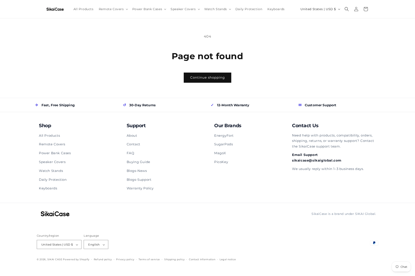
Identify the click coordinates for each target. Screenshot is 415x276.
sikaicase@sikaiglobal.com (317, 160)
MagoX (220, 153)
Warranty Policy (140, 188)
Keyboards (48, 188)
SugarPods (223, 144)
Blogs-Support (139, 180)
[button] (113, 9)
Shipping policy (174, 259)
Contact (133, 144)
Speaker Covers (52, 162)
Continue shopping (207, 77)
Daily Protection (53, 180)
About (132, 135)
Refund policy (103, 259)
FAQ (130, 153)
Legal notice (228, 259)
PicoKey (221, 162)
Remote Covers (52, 144)
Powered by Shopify (76, 259)
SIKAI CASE (54, 259)
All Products (49, 135)
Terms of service (149, 259)
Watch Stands (51, 171)
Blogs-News (137, 171)
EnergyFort (224, 135)
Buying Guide (138, 162)
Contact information (202, 259)
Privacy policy (125, 259)
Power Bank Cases (55, 153)
